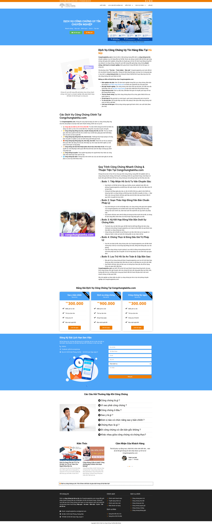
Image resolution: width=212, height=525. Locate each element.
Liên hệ (150, 5)
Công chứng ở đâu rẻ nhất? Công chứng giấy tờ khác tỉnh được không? (93, 464)
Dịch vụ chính (139, 5)
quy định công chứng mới (116, 84)
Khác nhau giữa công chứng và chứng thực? (123, 434)
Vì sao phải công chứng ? (114, 405)
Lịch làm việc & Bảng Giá (115, 5)
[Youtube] (151, 1)
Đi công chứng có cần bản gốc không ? (121, 429)
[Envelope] (149, 1)
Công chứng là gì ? (110, 400)
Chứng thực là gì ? (110, 424)
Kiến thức (128, 5)
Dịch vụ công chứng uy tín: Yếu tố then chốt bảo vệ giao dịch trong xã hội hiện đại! (85, 483)
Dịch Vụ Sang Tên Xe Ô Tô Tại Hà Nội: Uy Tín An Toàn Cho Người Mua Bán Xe (69, 464)
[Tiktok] (147, 1)
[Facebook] (145, 1)
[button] (124, 400)
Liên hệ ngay (74, 327)
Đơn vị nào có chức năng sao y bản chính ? (122, 420)
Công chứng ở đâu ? (111, 410)
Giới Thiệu (103, 5)
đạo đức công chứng (118, 88)
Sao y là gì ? (107, 415)
